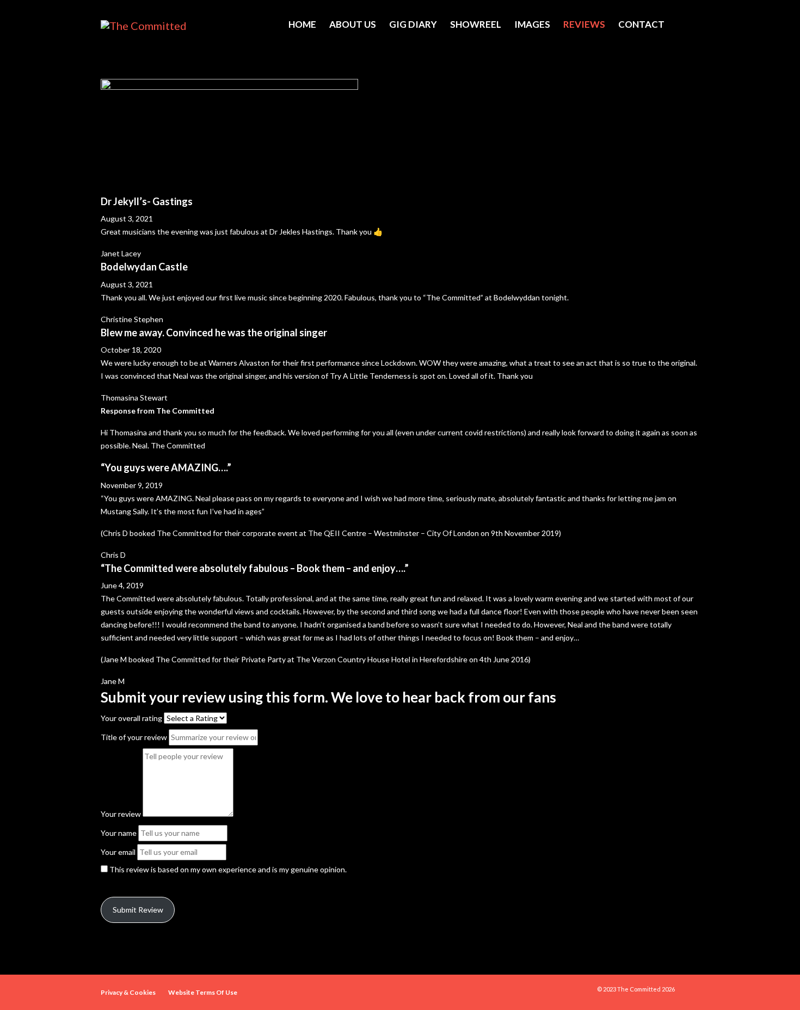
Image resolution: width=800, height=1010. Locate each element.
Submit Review (138, 909)
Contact (641, 24)
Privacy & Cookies (128, 992)
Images (532, 24)
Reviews (584, 24)
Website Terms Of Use (202, 992)
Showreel (475, 24)
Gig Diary (413, 24)
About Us (352, 24)
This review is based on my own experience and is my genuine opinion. (228, 869)
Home (302, 24)
